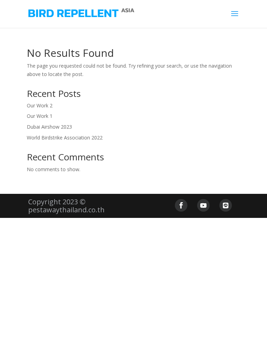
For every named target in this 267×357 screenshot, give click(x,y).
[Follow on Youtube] (203, 205)
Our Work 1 (39, 116)
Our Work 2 (39, 105)
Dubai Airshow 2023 (49, 126)
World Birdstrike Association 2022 (65, 137)
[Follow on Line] (225, 205)
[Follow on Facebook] (181, 205)
